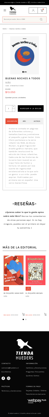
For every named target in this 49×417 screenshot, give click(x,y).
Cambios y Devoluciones (36, 368)
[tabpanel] (14, 285)
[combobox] (25, 19)
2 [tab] (26, 319)
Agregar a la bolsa (30, 108)
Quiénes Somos (32, 376)
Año (24, 121)
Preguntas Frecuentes (35, 372)
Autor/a (37, 121)
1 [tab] (23, 319)
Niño (8, 82)
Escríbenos (6, 372)
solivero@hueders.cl (10, 368)
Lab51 (39, 413)
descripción (12, 121)
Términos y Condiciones (11, 391)
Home (5, 29)
